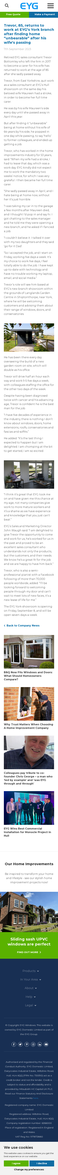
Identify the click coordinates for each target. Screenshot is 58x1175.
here (35, 1098)
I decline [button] (42, 1163)
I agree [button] (16, 1163)
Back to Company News (22, 625)
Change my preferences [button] (29, 1169)
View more (29, 945)
